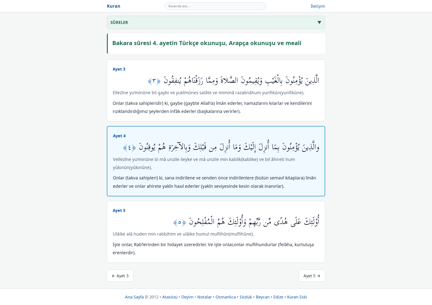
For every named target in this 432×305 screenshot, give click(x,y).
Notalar (204, 297)
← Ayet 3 (120, 275)
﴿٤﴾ (131, 147)
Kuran (113, 6)
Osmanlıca (226, 297)
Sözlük (246, 297)
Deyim (187, 297)
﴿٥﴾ (181, 222)
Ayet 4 (119, 135)
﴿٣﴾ (156, 80)
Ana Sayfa (134, 297)
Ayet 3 (119, 69)
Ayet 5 (119, 210)
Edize (278, 297)
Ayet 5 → (312, 275)
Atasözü (170, 297)
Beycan (263, 297)
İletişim (318, 6)
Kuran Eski (297, 297)
